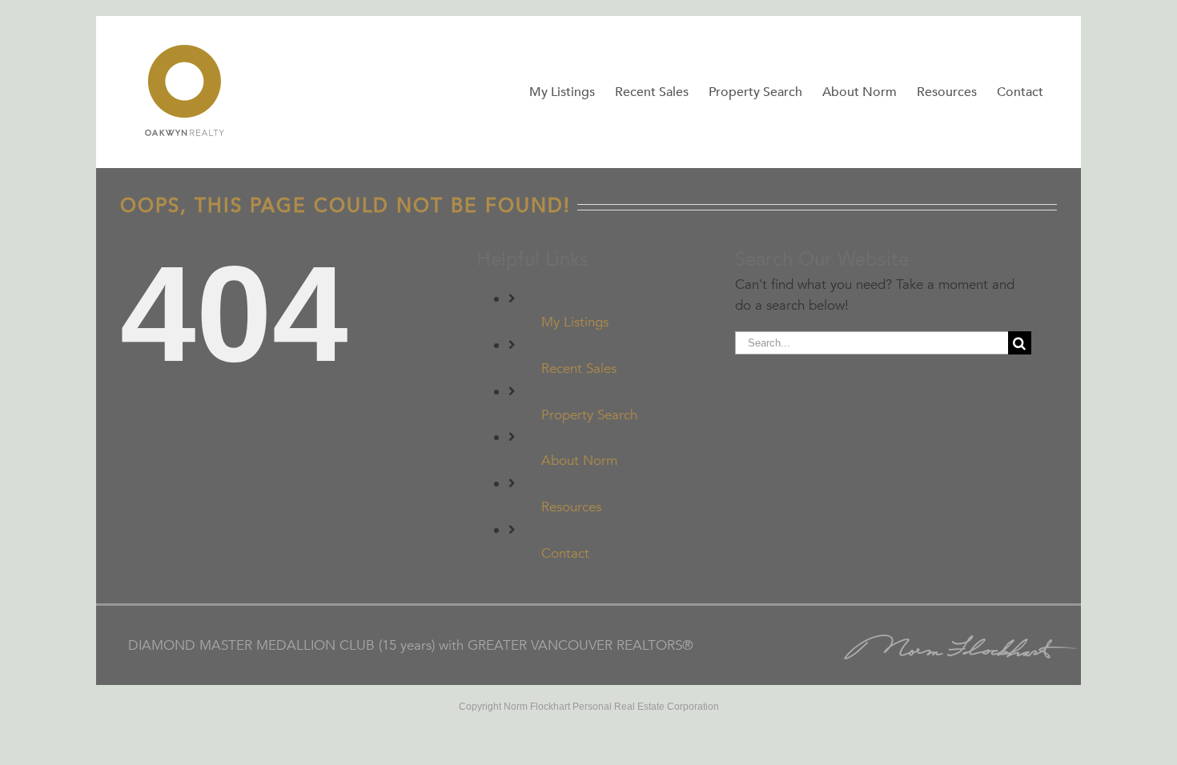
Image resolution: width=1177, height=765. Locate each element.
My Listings (575, 322)
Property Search (589, 415)
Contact (565, 553)
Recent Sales (579, 368)
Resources (571, 507)
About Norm (579, 460)
